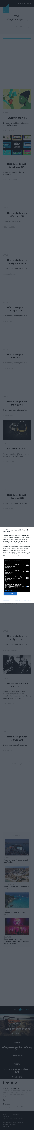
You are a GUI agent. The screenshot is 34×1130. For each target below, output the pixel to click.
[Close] (30, 530)
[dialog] (17, 565)
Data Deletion (7, 600)
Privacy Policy (27, 600)
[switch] (27, 565)
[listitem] (17, 561)
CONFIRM (10, 593)
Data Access (17, 600)
